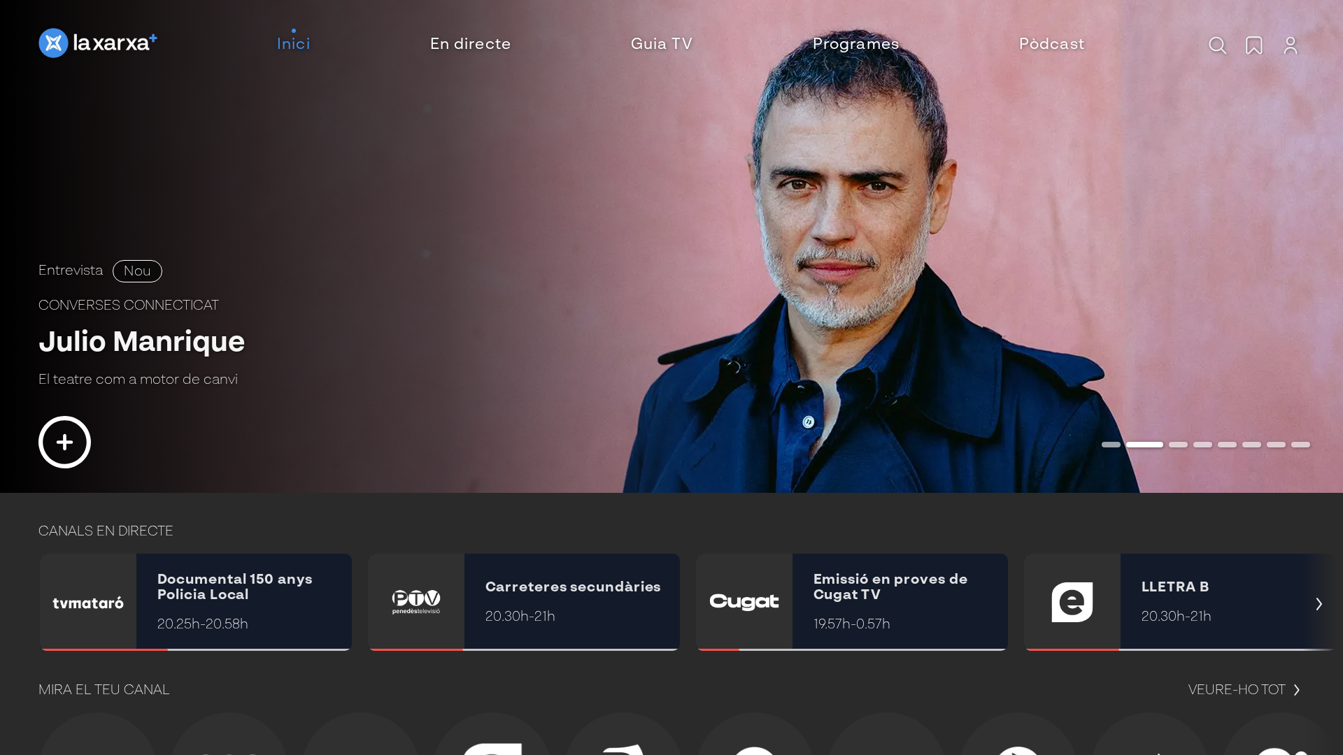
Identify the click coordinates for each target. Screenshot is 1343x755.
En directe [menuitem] (470, 44)
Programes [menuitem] (856, 44)
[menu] (681, 45)
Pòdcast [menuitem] (1052, 44)
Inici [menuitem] (294, 44)
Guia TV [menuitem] (662, 44)
